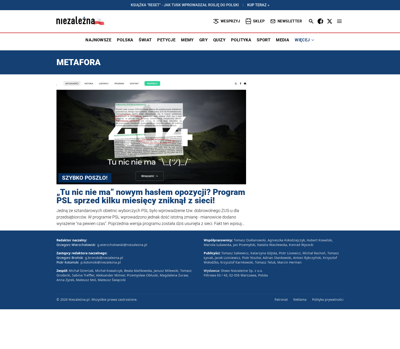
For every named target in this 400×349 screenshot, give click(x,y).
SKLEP (259, 21)
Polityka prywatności (328, 299)
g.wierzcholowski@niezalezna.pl (122, 245)
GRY (203, 39)
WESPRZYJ (230, 21)
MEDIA (282, 39)
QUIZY (219, 39)
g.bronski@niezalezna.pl (104, 257)
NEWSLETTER (290, 21)
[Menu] (339, 21)
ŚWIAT (145, 39)
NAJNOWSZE (98, 39)
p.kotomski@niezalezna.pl (101, 262)
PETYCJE (166, 39)
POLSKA (125, 39)
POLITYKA (241, 39)
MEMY (187, 39)
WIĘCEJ (302, 39)
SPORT (263, 39)
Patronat (281, 299)
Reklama (299, 299)
